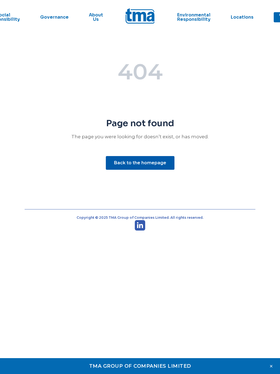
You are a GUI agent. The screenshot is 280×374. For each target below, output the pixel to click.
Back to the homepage (140, 162)
